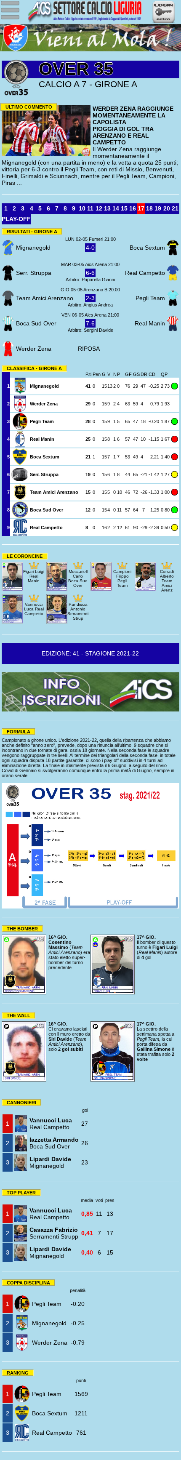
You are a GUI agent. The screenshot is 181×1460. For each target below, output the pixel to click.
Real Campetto (50, 1123)
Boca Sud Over (54, 1143)
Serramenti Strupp (53, 1233)
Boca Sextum (49, 1413)
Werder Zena (49, 1342)
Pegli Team (46, 1303)
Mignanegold (50, 1162)
